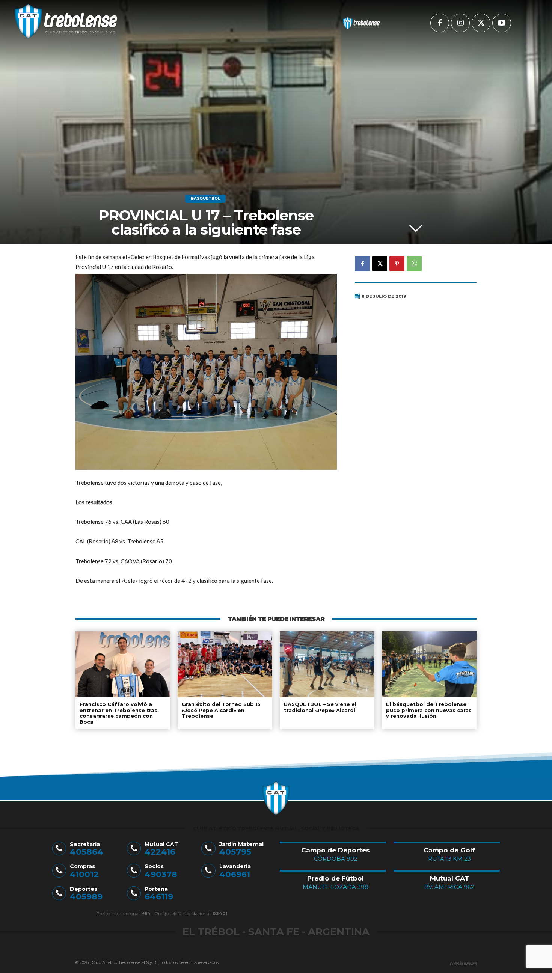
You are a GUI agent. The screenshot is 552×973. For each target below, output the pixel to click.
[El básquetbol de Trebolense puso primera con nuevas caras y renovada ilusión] (429, 664)
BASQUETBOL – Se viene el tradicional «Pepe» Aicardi (320, 707)
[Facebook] (439, 23)
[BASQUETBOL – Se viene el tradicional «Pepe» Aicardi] (327, 664)
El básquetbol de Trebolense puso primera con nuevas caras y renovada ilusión (429, 710)
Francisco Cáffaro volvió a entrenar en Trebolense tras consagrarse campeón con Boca (118, 713)
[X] (481, 23)
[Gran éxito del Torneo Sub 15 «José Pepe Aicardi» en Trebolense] (225, 664)
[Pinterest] (396, 263)
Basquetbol (205, 198)
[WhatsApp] (414, 263)
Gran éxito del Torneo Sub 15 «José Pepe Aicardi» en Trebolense (221, 710)
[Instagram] (460, 23)
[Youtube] (501, 23)
